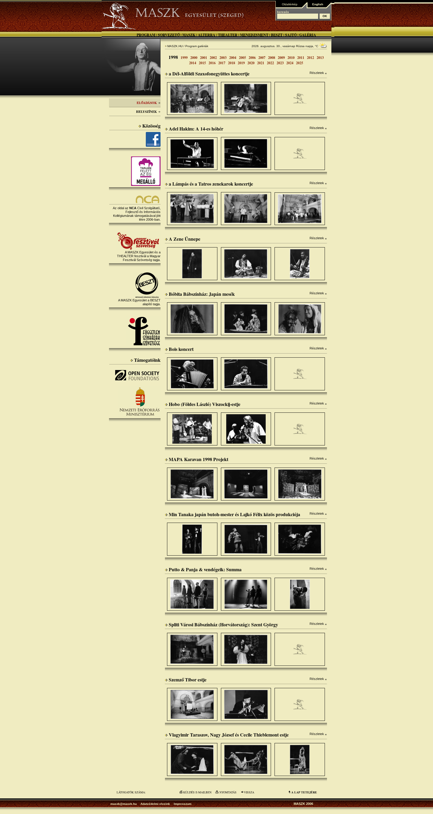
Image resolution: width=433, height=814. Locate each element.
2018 (231, 62)
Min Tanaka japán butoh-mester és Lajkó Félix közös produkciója (234, 514)
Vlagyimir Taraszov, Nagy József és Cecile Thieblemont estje (229, 734)
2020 (250, 62)
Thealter (227, 34)
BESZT (276, 34)
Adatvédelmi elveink (155, 803)
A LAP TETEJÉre (304, 792)
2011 (300, 57)
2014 (192, 62)
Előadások (147, 102)
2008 (271, 57)
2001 (203, 57)
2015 (202, 62)
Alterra (206, 34)
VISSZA (249, 792)
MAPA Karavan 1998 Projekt (198, 459)
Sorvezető (169, 34)
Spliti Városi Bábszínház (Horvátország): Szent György (223, 624)
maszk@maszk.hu (123, 803)
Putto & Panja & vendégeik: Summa (205, 569)
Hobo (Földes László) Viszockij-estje (204, 404)
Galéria (307, 34)
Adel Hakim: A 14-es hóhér (196, 128)
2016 (212, 62)
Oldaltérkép (290, 4)
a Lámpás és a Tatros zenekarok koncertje (211, 183)
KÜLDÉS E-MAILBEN (197, 792)
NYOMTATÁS (228, 792)
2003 (223, 57)
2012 (310, 57)
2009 (281, 57)
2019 (241, 62)
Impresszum (182, 803)
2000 (193, 57)
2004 (232, 57)
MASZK (188, 34)
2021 (260, 62)
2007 (261, 57)
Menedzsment (254, 34)
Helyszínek (146, 111)
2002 (213, 57)
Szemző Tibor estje (187, 679)
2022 (270, 62)
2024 (289, 62)
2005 (242, 57)
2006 (252, 57)
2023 (280, 62)
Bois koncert (181, 349)
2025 (299, 62)
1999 (184, 57)
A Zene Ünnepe (184, 238)
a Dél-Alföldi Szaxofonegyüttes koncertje (209, 73)
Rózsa (300, 46)
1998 (173, 57)
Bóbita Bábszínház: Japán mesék (202, 293)
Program (146, 34)
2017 (221, 62)
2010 (291, 57)
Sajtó (291, 34)
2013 (320, 57)
